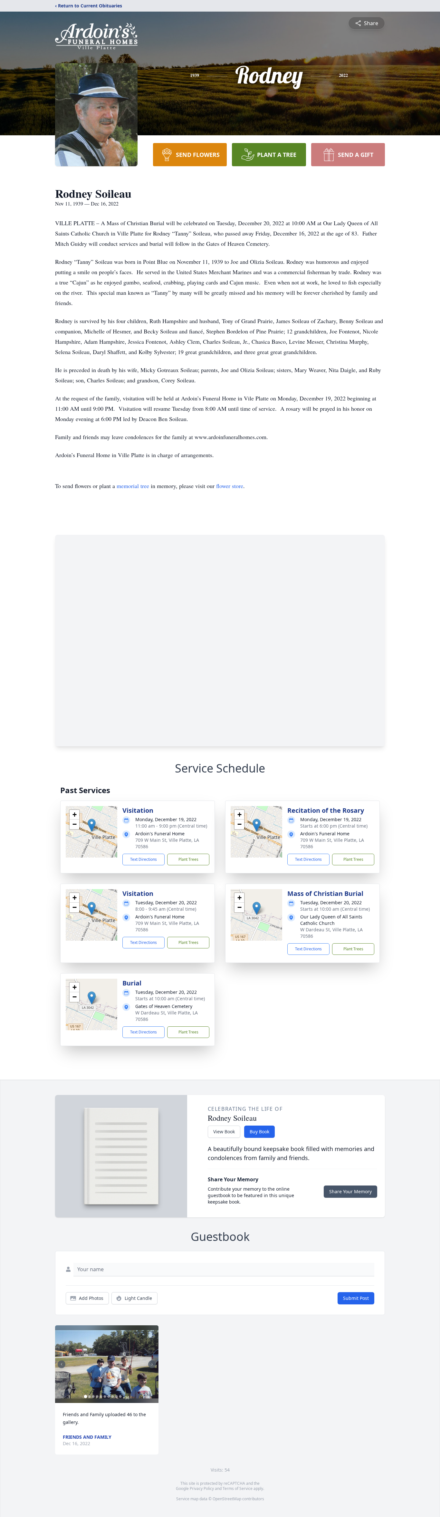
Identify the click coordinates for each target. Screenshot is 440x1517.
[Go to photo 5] (101, 1396)
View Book (224, 1131)
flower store (229, 486)
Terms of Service (238, 1488)
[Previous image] (61, 1364)
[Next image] (152, 1364)
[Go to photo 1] (85, 1396)
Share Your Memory (350, 1191)
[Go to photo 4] (97, 1396)
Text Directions (143, 859)
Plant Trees (188, 859)
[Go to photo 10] (120, 1396)
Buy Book (259, 1131)
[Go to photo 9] (116, 1396)
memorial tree (133, 486)
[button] (92, 825)
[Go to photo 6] (104, 1396)
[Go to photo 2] (89, 1396)
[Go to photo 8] (112, 1396)
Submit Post (356, 1298)
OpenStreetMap (227, 1499)
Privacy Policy (202, 1488)
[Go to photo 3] (93, 1396)
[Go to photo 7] (108, 1396)
